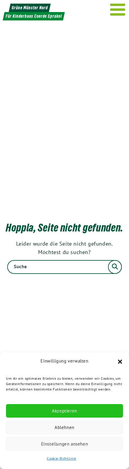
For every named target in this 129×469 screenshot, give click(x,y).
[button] (120, 361)
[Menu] (117, 9)
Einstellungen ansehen (64, 444)
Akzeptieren (64, 411)
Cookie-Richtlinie (61, 458)
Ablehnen (64, 427)
